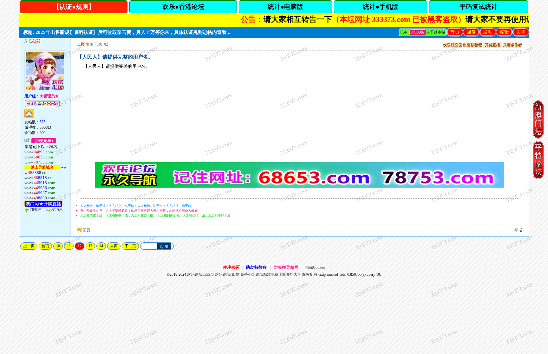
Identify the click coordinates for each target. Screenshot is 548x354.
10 (58, 246)
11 (69, 246)
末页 (114, 246)
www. (38, 152)
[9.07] (299, 186)
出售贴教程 (472, 45)
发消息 (57, 209)
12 (80, 246)
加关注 (36, 209)
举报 (518, 230)
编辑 (504, 32)
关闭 (520, 32)
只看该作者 (512, 45)
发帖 (488, 32)
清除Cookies (315, 267)
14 (101, 246)
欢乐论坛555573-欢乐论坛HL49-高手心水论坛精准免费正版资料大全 (244, 274)
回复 (471, 32)
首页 (455, 32)
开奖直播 (492, 45)
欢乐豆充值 (452, 45)
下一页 (130, 246)
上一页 (29, 246)
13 (90, 246)
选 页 (164, 246)
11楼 (81, 44)
